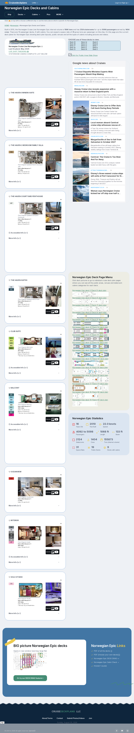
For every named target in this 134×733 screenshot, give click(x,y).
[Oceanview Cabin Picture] (53, 482)
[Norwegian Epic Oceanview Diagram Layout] (30, 486)
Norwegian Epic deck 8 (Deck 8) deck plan (89, 312)
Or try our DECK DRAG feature (29, 678)
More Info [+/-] (15, 130)
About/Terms (47, 718)
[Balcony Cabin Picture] (53, 398)
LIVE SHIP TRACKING (18, 51)
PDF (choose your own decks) (106, 655)
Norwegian (14, 25)
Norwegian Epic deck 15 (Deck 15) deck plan (90, 367)
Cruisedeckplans (17, 2)
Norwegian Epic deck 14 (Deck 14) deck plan (90, 359)
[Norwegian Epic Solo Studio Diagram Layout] (30, 590)
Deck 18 (72, 44)
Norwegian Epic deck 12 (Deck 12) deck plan (90, 343)
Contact (60, 718)
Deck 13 (84, 44)
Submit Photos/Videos (75, 718)
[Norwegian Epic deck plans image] (30, 661)
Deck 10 (84, 49)
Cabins (35, 14)
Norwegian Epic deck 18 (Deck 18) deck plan (90, 392)
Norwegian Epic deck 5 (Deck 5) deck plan (89, 290)
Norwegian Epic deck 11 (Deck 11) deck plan (89, 335)
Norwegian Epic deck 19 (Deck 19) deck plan (90, 400)
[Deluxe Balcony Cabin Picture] (53, 342)
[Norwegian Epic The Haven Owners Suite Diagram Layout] (30, 107)
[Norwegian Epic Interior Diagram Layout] (30, 533)
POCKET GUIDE (100, 666)
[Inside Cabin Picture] (53, 531)
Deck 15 (72, 49)
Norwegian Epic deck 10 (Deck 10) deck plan (90, 327)
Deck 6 (95, 47)
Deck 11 (84, 47)
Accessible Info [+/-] (19, 233)
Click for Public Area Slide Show (85, 55)
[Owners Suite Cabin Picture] (53, 103)
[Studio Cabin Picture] (53, 588)
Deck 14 (84, 42)
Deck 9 (95, 42)
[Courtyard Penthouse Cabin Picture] (53, 207)
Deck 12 (84, 46)
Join (90, 718)
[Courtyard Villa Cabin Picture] (53, 156)
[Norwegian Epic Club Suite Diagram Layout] (30, 341)
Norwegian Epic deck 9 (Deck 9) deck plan (89, 319)
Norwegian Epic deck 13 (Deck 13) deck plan (90, 350)
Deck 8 (95, 44)
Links (34, 3)
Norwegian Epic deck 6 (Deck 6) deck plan (89, 298)
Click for (48, 124)
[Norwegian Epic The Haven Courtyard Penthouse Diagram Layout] (30, 208)
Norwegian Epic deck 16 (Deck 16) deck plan (90, 375)
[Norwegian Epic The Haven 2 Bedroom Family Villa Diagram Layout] (30, 157)
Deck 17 (72, 46)
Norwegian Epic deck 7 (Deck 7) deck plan (89, 305)
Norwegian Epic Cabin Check (106, 662)
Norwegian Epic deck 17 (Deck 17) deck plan (90, 384)
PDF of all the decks (102, 651)
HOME (7, 25)
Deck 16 (72, 47)
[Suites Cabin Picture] (53, 291)
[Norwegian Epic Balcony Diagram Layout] (30, 398)
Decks (20, 14)
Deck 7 (95, 46)
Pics (48, 14)
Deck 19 (72, 42)
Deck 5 (95, 49)
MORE (58, 14)
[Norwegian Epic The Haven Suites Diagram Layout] (30, 292)
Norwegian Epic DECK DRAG (105, 658)
